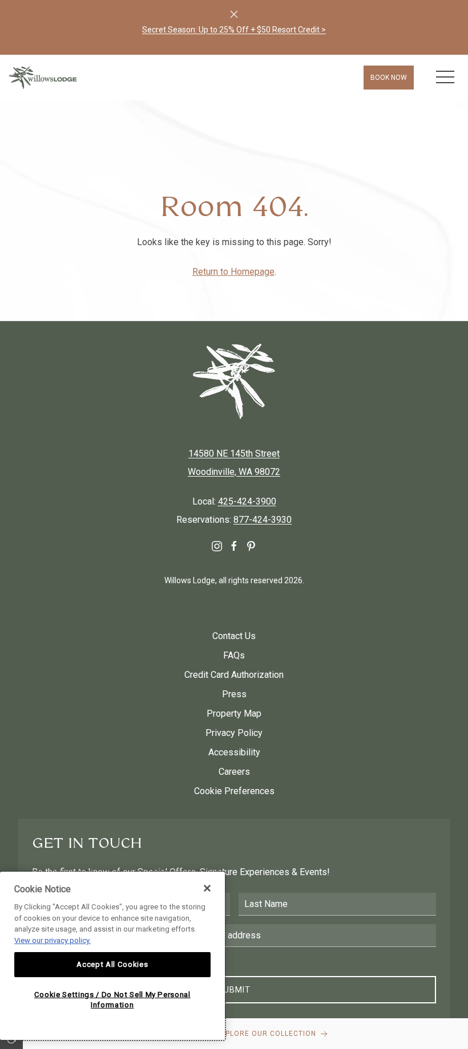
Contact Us (234, 636)
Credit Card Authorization (234, 674)
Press (234, 694)
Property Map (234, 713)
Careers (234, 771)
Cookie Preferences (234, 791)
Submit (234, 989)
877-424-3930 (262, 519)
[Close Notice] (207, 888)
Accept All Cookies (112, 964)
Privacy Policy (234, 732)
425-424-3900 (247, 501)
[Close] (234, 14)
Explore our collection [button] (267, 1034)
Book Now (388, 78)
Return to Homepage (233, 271)
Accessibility (234, 752)
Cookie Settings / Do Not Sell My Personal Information (112, 999)
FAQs (234, 655)
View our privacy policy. (52, 940)
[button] (445, 77)
